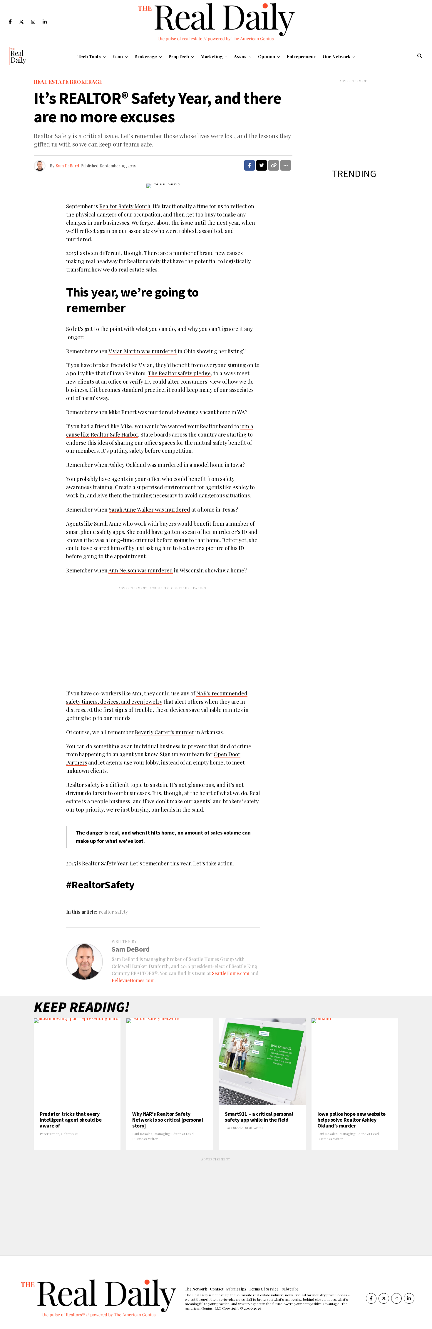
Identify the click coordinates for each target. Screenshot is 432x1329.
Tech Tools (89, 56)
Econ (117, 56)
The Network (196, 1289)
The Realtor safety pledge (179, 373)
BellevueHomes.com (133, 980)
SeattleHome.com (230, 973)
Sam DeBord (67, 166)
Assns (240, 56)
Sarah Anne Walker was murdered (149, 509)
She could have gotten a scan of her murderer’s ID (186, 531)
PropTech (178, 56)
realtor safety (113, 912)
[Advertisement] (163, 633)
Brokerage (145, 56)
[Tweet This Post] (261, 165)
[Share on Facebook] (249, 165)
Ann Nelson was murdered (140, 570)
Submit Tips (236, 1289)
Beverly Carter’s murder (164, 732)
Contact (216, 1289)
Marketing (211, 56)
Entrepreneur (301, 56)
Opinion (266, 56)
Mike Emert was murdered (141, 412)
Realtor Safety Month (124, 206)
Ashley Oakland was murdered (145, 464)
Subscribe (290, 1289)
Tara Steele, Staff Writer (244, 1127)
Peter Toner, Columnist (59, 1133)
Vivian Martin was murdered (142, 351)
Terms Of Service (264, 1289)
